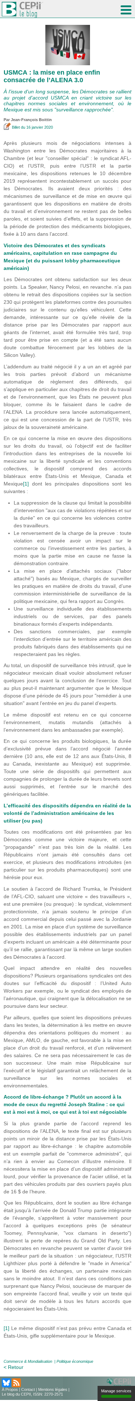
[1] (26, 484)
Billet (16, 127)
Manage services (116, 1391)
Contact (28, 1389)
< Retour (13, 1367)
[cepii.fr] (120, 1382)
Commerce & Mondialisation (28, 1361)
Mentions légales (52, 1389)
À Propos (10, 1389)
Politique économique (75, 1361)
